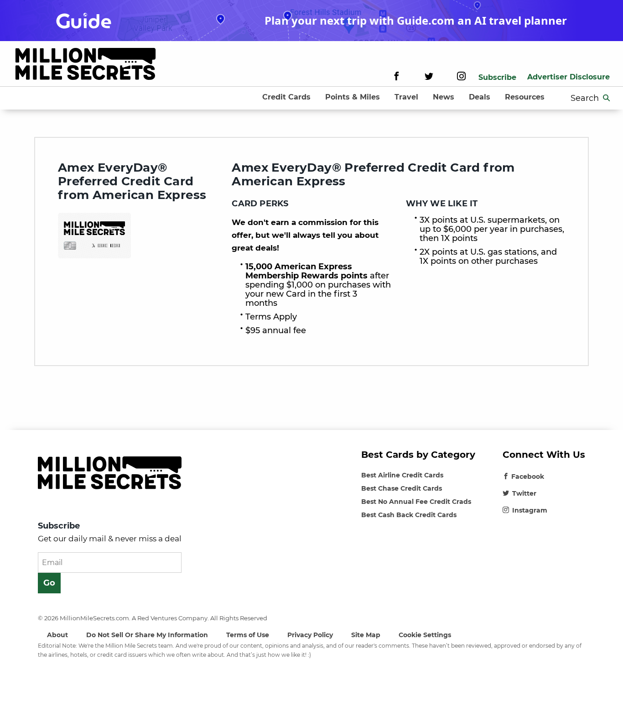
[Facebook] (396, 77)
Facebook (527, 476)
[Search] (606, 98)
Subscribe (497, 77)
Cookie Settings (425, 635)
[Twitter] (429, 77)
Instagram (529, 510)
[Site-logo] (85, 65)
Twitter (524, 493)
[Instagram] (461, 77)
